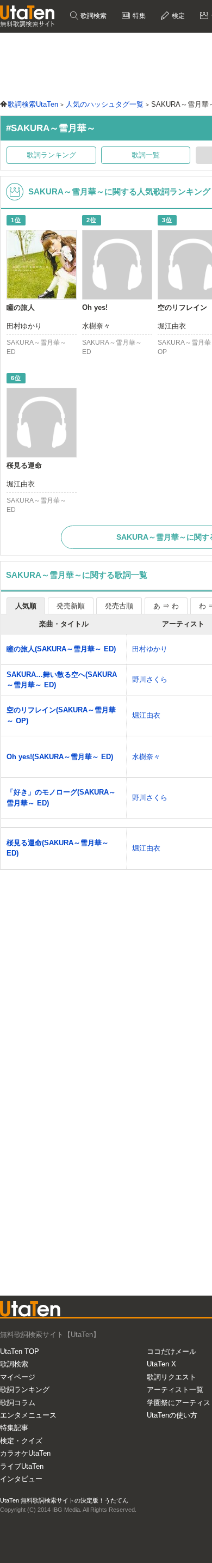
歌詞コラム (17, 1403)
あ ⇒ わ (166, 606)
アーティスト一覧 (175, 1389)
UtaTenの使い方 (172, 1415)
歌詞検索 (93, 16)
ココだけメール (171, 1351)
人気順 (25, 606)
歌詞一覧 (146, 155)
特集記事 (14, 1428)
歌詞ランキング (51, 155)
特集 (138, 16)
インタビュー (21, 1479)
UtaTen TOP (19, 1351)
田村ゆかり (149, 649)
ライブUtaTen (21, 1466)
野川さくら (149, 679)
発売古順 (119, 606)
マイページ (17, 1377)
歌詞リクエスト (171, 1377)
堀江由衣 (146, 715)
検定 (177, 16)
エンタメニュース (28, 1415)
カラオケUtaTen (25, 1453)
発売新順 (71, 606)
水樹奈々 (146, 757)
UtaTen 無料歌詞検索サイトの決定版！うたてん (64, 1500)
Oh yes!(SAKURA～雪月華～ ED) (60, 757)
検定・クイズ (21, 1441)
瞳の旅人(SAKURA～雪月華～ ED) (61, 649)
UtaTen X (161, 1364)
